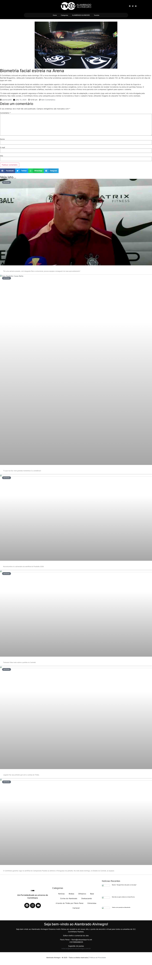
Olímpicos (82, 894)
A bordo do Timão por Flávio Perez (69, 903)
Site (1, 156)
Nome (2, 139)
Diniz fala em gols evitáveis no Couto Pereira (123, 897)
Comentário (5, 113)
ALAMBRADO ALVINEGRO (81, 15)
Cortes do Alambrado (68, 898)
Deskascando (86, 898)
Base (92, 894)
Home (55, 15)
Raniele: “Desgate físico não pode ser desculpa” (124, 884)
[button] (7, 170)
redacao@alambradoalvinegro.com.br (76, 948)
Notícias (61, 894)
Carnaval (76, 908)
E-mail (2, 147)
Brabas (71, 894)
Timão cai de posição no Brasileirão (121, 907)
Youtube (96, 15)
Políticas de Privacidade (98, 957)
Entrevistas (92, 903)
